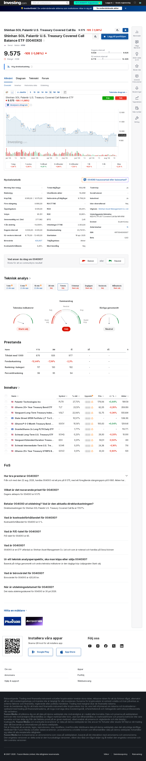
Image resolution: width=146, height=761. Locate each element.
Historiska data (31, 85)
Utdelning (44, 85)
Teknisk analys (16, 278)
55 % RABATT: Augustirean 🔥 (88, 3)
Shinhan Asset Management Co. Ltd (113, 209)
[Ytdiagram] (12, 92)
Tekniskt (33, 78)
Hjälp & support (12, 681)
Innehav (18, 85)
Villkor (106, 754)
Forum (45, 78)
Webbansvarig (84, 681)
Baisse (91, 261)
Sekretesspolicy (120, 754)
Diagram (21, 78)
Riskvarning (137, 754)
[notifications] (135, 2)
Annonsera (10, 675)
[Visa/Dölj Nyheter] (65, 92)
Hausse (117, 261)
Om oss (8, 669)
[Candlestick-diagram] (6, 92)
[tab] (10, 286)
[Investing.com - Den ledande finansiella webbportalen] (15, 3)
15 (127, 227)
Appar (80, 669)
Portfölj (81, 675)
